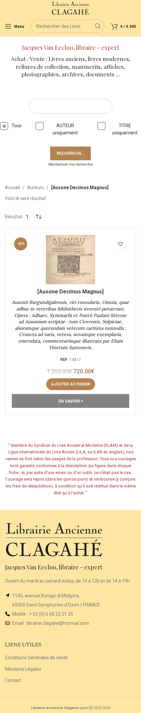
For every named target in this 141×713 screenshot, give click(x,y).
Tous (16, 125)
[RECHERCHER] (98, 26)
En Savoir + (70, 401)
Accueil (12, 187)
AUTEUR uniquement (65, 129)
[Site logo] (70, 7)
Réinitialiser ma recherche (70, 164)
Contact (13, 680)
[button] (70, 384)
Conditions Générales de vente (36, 657)
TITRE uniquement (124, 129)
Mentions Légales (23, 669)
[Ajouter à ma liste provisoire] (120, 244)
